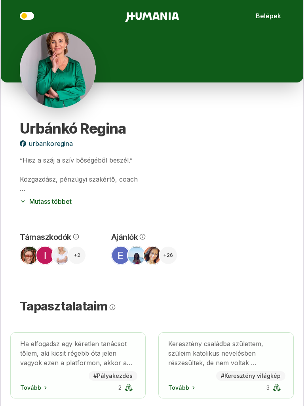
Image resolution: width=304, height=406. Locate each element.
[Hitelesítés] (129, 388)
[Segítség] (75, 237)
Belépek (268, 16)
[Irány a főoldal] (152, 16)
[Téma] (27, 16)
